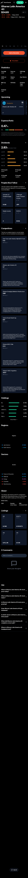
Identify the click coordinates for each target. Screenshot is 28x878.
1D (2, 46)
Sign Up (20, 2)
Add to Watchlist (14, 53)
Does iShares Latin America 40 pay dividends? (14, 609)
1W (6, 46)
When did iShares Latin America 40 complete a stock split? (14, 622)
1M (10, 46)
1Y (17, 46)
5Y (21, 46)
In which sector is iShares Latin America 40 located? (14, 615)
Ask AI (15, 870)
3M (14, 46)
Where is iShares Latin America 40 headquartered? (14, 628)
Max (25, 46)
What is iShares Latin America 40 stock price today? (14, 590)
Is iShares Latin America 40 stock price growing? (14, 603)
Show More (13, 419)
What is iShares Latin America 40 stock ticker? (14, 597)
